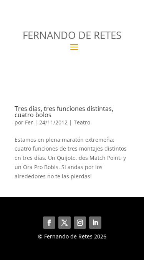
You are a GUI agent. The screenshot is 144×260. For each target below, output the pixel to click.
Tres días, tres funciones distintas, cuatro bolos (64, 111)
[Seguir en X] (64, 222)
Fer (29, 122)
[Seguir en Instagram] (80, 222)
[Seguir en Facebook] (49, 222)
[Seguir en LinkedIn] (95, 222)
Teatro (82, 122)
